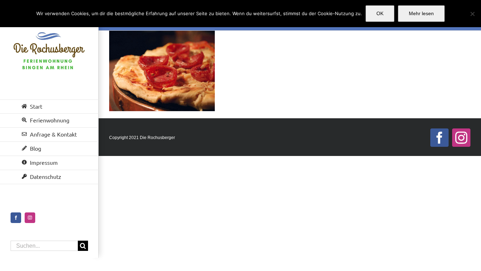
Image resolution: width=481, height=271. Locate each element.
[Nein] (472, 13)
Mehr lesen (421, 13)
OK (379, 13)
